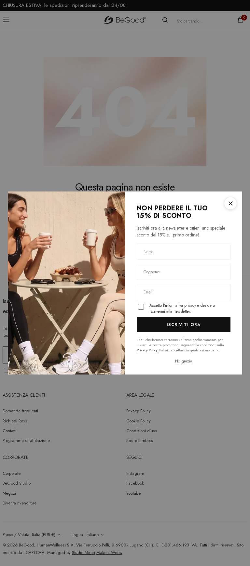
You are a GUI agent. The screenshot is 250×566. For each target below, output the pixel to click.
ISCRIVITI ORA (184, 324)
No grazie (183, 361)
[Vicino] (230, 203)
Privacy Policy (147, 350)
